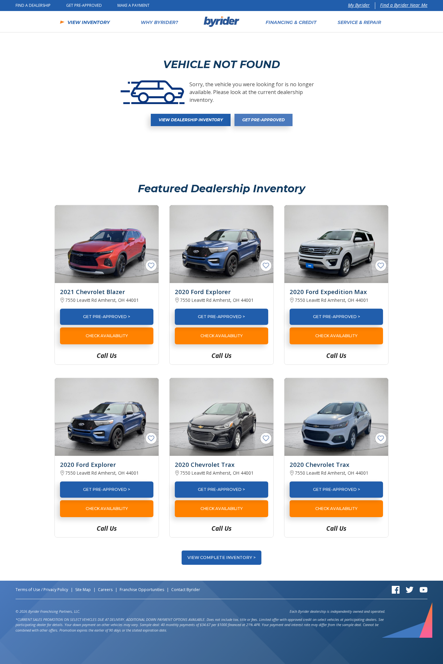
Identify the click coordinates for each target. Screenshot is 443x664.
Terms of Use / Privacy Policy (42, 589)
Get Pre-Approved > (106, 316)
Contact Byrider (185, 589)
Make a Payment (133, 5)
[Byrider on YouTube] (423, 589)
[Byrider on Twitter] (409, 589)
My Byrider (359, 5)
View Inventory (88, 22)
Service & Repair (359, 22)
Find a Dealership (33, 5)
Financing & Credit (291, 22)
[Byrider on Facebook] (396, 589)
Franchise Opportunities (142, 589)
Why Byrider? (159, 22)
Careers (105, 589)
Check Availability (107, 335)
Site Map (83, 589)
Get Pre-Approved (84, 5)
